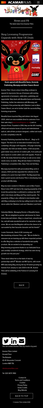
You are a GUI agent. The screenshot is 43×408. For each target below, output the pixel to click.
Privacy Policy (22, 385)
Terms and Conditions (22, 380)
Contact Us (22, 378)
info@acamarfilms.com (10, 368)
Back (21, 285)
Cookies (22, 382)
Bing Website (22, 390)
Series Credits (22, 387)
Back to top (21, 396)
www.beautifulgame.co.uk (21, 122)
